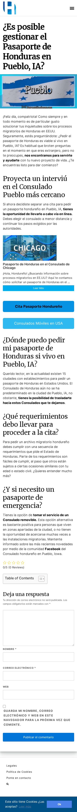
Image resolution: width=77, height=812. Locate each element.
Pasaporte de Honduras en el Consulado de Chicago (36, 266)
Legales (11, 765)
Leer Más (38, 288)
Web (6, 686)
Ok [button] (59, 804)
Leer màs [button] (25, 806)
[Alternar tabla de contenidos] (40, 579)
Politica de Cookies (19, 771)
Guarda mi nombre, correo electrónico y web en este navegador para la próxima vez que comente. (37, 718)
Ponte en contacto (18, 777)
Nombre (9, 649)
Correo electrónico (19, 667)
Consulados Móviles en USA (38, 323)
